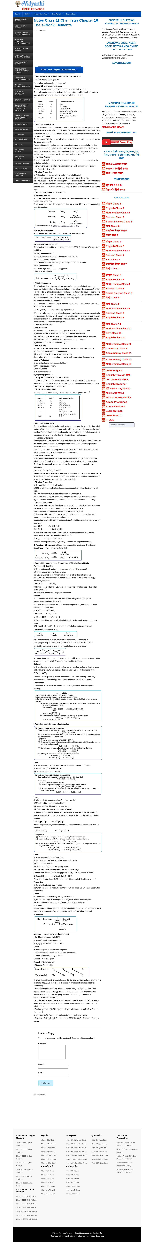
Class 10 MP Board (73, 1186)
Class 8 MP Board (72, 1178)
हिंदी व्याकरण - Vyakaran (118, 388)
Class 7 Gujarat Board (99, 1144)
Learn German (114, 411)
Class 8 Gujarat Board (99, 1148)
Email (41, 1073)
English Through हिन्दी (118, 375)
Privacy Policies (58, 1233)
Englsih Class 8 (115, 279)
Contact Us (97, 1233)
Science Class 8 (115, 288)
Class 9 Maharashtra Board (76, 1151)
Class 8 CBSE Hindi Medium (26, 1204)
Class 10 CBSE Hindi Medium (26, 1211)
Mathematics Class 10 (118, 328)
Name (41, 1064)
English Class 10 (115, 337)
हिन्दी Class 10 (113, 324)
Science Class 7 (115, 255)
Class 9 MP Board (72, 1182)
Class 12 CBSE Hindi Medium (26, 1219)
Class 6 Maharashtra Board (76, 1140)
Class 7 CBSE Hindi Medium (26, 1200)
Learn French (113, 415)
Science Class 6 (115, 217)
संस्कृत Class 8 (113, 275)
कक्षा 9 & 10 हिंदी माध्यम (117, 168)
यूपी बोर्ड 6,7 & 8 (114, 185)
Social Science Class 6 (119, 221)
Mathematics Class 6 (118, 212)
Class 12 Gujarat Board (100, 1163)
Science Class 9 (115, 313)
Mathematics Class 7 (118, 250)
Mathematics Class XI (118, 344)
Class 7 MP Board (72, 1175)
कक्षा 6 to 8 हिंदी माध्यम (116, 164)
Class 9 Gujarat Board (99, 1151)
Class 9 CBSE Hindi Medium (26, 1208)
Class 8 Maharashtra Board (76, 1148)
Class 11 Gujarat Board (100, 1159)
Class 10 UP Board (48, 1186)
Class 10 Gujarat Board (100, 1155)
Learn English (114, 370)
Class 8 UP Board (47, 1178)
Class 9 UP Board (47, 1182)
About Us (88, 1233)
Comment (42, 1044)
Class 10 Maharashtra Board (76, 1155)
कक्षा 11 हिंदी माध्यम (114, 173)
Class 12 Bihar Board (48, 1163)
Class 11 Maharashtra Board (76, 1159)
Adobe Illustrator (115, 406)
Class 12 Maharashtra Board (76, 1163)
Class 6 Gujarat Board (99, 1140)
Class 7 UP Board (47, 1175)
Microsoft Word (115, 393)
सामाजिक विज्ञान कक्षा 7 (116, 264)
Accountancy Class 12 (119, 359)
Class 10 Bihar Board (48, 1155)
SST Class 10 (113, 333)
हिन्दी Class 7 (113, 268)
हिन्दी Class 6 (113, 226)
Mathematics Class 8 (118, 284)
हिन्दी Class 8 (113, 297)
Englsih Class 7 (115, 246)
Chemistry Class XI (117, 348)
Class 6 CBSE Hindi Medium (26, 1196)
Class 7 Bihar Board (48, 1144)
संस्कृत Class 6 (113, 203)
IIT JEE (110, 420)
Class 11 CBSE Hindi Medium (26, 1215)
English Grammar (116, 384)
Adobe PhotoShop (116, 402)
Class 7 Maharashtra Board (76, 1144)
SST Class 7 (113, 259)
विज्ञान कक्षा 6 (112, 235)
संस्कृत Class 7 (113, 241)
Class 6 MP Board (72, 1171)
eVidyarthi (69, 1236)
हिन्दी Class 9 (113, 304)
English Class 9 (115, 317)
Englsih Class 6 (115, 208)
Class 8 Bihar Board (48, 1148)
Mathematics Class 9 (118, 308)
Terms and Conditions (75, 1233)
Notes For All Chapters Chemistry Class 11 (59, 70)
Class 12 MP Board (73, 1194)
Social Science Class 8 (119, 293)
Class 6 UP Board (47, 1171)
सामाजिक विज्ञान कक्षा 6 (116, 230)
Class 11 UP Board (48, 1190)
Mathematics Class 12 (118, 364)
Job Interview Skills (117, 379)
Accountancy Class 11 (119, 353)
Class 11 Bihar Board (48, 1159)
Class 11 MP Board (73, 1190)
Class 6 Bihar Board (48, 1140)
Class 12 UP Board (48, 1194)
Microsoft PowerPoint (118, 397)
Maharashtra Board (113, 127)
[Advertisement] (67, 48)
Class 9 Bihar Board (48, 1151)
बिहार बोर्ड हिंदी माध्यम (115, 189)
